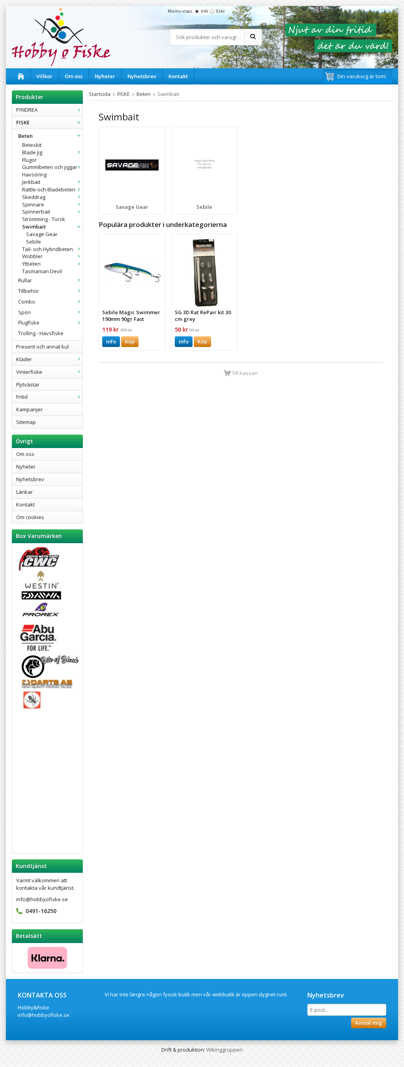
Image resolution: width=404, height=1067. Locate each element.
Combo (26, 301)
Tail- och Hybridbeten (47, 249)
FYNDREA (26, 109)
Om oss (73, 76)
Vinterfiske (29, 371)
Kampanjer (29, 409)
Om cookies (30, 517)
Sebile (33, 241)
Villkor (44, 76)
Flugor (29, 159)
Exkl (220, 11)
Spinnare (33, 204)
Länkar (24, 491)
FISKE (23, 122)
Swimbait (34, 226)
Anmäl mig (368, 1022)
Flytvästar (27, 384)
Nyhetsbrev (141, 76)
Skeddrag (33, 197)
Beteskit (31, 144)
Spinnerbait (36, 211)
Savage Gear (42, 234)
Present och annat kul (42, 346)
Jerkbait (31, 182)
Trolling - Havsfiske (41, 333)
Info (111, 341)
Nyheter (105, 76)
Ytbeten (31, 263)
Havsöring (34, 174)
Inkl (204, 11)
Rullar (25, 280)
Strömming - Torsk (43, 219)
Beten (25, 135)
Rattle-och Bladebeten (48, 189)
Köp (130, 341)
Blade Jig (32, 152)
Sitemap (26, 422)
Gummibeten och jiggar (49, 167)
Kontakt (178, 76)
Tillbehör (28, 290)
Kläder (24, 359)
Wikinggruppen (224, 1049)
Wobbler (32, 256)
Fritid (22, 396)
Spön (24, 312)
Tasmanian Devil (42, 271)
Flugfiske (28, 322)
